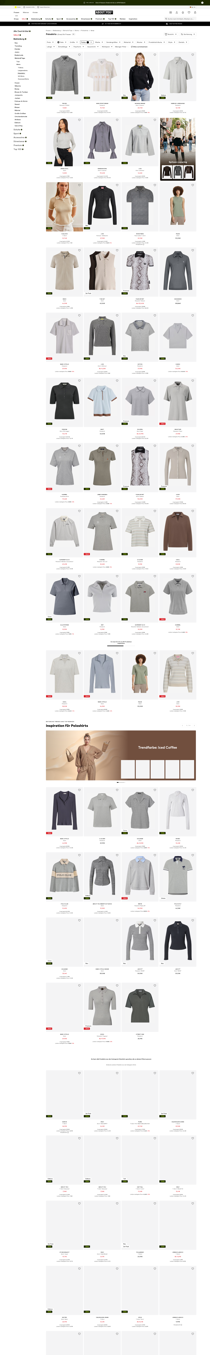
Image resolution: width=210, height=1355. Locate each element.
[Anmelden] (176, 12)
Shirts (77, 30)
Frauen (16, 12)
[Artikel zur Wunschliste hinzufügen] (79, 55)
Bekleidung (57, 30)
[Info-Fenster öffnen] (202, 3)
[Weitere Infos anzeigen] (64, 114)
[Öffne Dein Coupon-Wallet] (170, 12)
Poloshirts (84, 30)
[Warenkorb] (195, 12)
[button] (171, 34)
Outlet (19, 7)
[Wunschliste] (189, 12)
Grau (92, 30)
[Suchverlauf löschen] (195, 19)
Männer (26, 12)
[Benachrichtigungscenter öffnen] (183, 12)
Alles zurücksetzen (140, 47)
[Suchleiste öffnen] (165, 19)
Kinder (35, 12)
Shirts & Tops (67, 30)
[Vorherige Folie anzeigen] (182, 726)
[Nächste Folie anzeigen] (194, 726)
